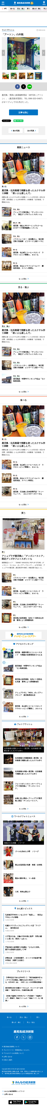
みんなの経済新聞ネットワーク (23, 1083)
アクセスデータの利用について (13, 1053)
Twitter (23, 1037)
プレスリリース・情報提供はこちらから (16, 1050)
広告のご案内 (7, 1060)
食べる (12, 8)
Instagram (30, 1037)
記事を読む (23, 112)
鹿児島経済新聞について (11, 1046)
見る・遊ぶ (20, 8)
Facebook (17, 1037)
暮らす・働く (36, 8)
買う (28, 8)
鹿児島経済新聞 (22, 3)
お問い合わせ (7, 1057)
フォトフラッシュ (8, 30)
